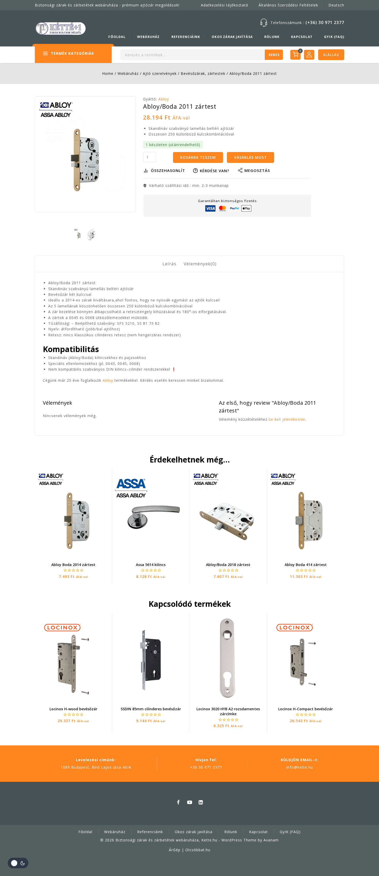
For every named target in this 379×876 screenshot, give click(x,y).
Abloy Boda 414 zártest (306, 564)
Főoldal (116, 37)
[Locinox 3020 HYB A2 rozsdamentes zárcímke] (228, 658)
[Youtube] (189, 802)
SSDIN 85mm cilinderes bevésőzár (151, 708)
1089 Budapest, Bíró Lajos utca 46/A (96, 767)
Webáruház (148, 37)
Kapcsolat (301, 37)
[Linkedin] (201, 802)
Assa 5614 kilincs (151, 564)
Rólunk (271, 37)
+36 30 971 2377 (206, 767)
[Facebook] (178, 802)
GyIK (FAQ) (334, 37)
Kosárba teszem (198, 157)
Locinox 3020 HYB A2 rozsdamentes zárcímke (228, 711)
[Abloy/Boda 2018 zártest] (228, 513)
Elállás (331, 54)
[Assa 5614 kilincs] (150, 513)
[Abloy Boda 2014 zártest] (73, 513)
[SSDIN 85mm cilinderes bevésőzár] (150, 658)
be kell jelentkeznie (287, 419)
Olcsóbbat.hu (197, 849)
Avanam (271, 840)
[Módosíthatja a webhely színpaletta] (18, 863)
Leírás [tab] (169, 264)
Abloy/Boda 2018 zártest (228, 564)
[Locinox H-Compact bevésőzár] (305, 658)
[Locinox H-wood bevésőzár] (73, 658)
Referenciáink (185, 37)
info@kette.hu (299, 767)
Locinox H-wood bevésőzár (73, 708)
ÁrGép (174, 849)
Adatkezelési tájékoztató (224, 5)
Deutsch (336, 5)
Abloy (163, 99)
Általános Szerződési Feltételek (288, 5)
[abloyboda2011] (85, 154)
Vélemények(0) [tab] (200, 264)
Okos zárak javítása (232, 37)
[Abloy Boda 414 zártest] (305, 513)
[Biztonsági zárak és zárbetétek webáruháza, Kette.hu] (60, 28)
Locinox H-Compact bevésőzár (305, 708)
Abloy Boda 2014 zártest (73, 564)
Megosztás (257, 170)
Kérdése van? (214, 170)
